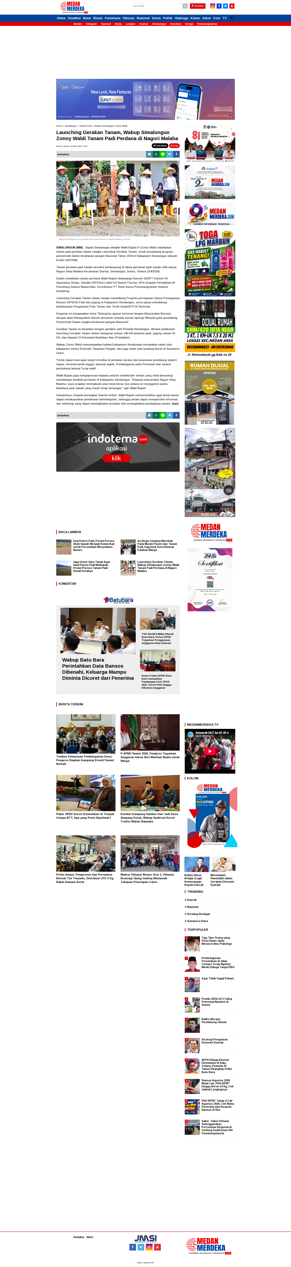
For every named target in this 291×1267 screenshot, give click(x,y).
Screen (198, 6)
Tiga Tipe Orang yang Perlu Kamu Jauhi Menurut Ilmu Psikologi (217, 940)
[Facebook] (176, 154)
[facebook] (219, 6)
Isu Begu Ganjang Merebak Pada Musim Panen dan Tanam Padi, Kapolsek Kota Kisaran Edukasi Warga (157, 545)
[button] (231, 16)
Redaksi (79, 1237)
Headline (74, 18)
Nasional (143, 18)
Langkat (130, 24)
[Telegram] (149, 154)
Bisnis (97, 18)
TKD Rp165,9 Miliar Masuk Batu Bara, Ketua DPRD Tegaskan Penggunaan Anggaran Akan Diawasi (157, 638)
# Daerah (191, 899)
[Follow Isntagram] (149, 1247)
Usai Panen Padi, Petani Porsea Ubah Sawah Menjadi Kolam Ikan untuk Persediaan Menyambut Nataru (94, 545)
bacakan (161, 145)
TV (224, 18)
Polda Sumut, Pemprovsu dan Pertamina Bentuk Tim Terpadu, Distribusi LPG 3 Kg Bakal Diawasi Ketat (85, 878)
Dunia (156, 18)
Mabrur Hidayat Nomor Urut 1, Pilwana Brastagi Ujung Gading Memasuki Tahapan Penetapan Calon (147, 878)
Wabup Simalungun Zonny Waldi (110, 126)
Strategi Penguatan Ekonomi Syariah (215, 1041)
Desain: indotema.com (145, 1263)
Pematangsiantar (207, 24)
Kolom (195, 18)
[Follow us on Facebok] (132, 1247)
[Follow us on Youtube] (157, 1247)
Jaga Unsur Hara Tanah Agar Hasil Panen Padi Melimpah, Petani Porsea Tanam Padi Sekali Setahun (91, 566)
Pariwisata (112, 18)
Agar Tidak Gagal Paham (218, 978)
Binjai (118, 24)
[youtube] (231, 6)
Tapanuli (106, 24)
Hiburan (128, 18)
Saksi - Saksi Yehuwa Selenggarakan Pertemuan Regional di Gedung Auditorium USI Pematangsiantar (217, 1127)
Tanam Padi (85, 126)
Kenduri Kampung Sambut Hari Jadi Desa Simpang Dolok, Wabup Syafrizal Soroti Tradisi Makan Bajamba (149, 817)
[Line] (162, 154)
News (87, 18)
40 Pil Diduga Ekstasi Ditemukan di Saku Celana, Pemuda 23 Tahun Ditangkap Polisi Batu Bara (217, 1066)
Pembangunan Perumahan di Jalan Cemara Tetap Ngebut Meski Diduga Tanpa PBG (218, 963)
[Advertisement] (145, 55)
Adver (206, 18)
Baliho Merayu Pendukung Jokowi (214, 1021)
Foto (216, 18)
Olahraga (181, 18)
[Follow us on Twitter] (141, 1247)
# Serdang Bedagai (197, 914)
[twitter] (225, 6)
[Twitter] (169, 154)
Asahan (143, 24)
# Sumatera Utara (196, 921)
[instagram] (212, 6)
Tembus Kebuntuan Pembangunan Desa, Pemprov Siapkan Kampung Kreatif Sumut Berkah (85, 760)
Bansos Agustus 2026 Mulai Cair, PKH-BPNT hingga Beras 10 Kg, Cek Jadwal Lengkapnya (218, 1085)
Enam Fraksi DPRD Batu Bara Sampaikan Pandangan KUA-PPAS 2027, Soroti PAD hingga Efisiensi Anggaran (157, 681)
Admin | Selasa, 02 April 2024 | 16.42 (71, 146)
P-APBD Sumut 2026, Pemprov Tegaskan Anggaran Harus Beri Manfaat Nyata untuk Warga (150, 757)
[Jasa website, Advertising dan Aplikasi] (118, 474)
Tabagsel (91, 24)
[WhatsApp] (156, 154)
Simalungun (159, 24)
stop (175, 145)
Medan (78, 24)
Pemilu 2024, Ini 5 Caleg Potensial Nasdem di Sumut (217, 1001)
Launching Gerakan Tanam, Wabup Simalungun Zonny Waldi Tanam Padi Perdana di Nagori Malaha (158, 566)
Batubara (175, 24)
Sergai (189, 24)
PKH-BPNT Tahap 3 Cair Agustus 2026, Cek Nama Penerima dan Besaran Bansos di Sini (218, 1105)
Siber (89, 1237)
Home (61, 18)
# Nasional (191, 907)
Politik (167, 18)
